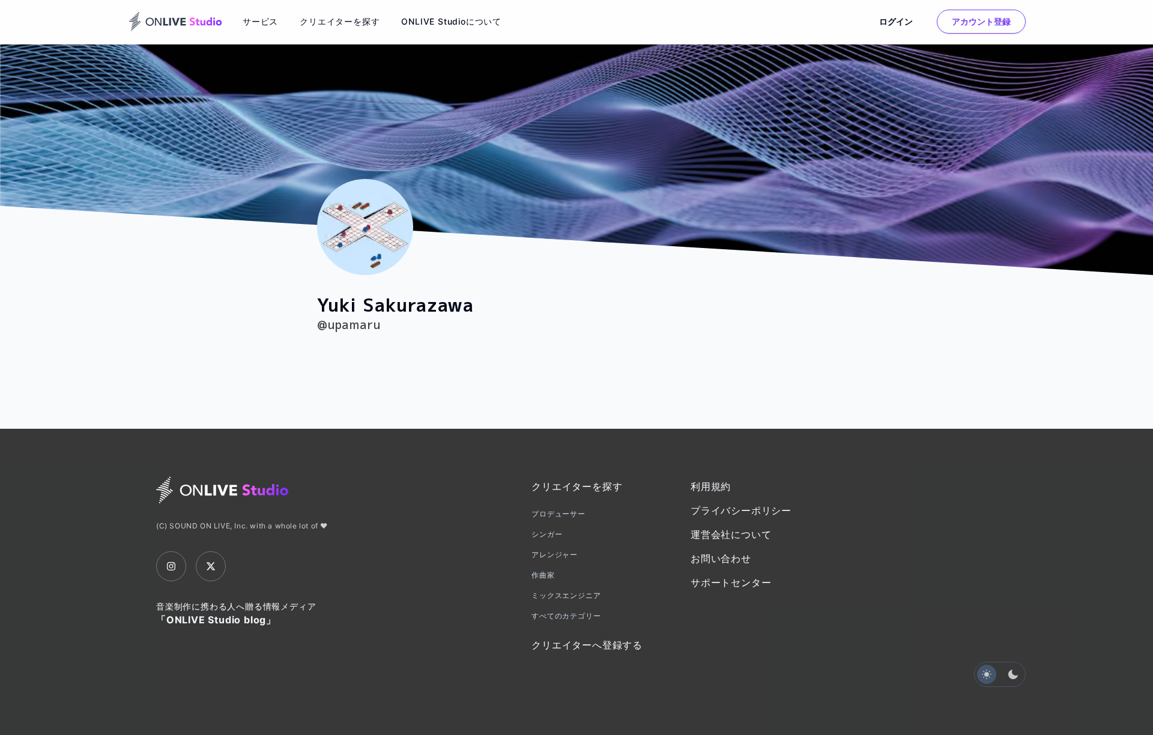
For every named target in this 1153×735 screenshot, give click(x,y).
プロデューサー (558, 513)
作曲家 (542, 574)
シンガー (546, 534)
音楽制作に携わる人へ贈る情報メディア (236, 613)
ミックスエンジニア (566, 595)
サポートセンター (731, 582)
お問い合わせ (721, 558)
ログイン (896, 21)
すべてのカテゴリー (566, 615)
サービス (260, 21)
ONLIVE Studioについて (451, 21)
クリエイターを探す (340, 21)
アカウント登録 (981, 21)
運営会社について (731, 534)
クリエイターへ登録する (587, 645)
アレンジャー (554, 554)
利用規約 (711, 486)
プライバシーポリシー (741, 510)
